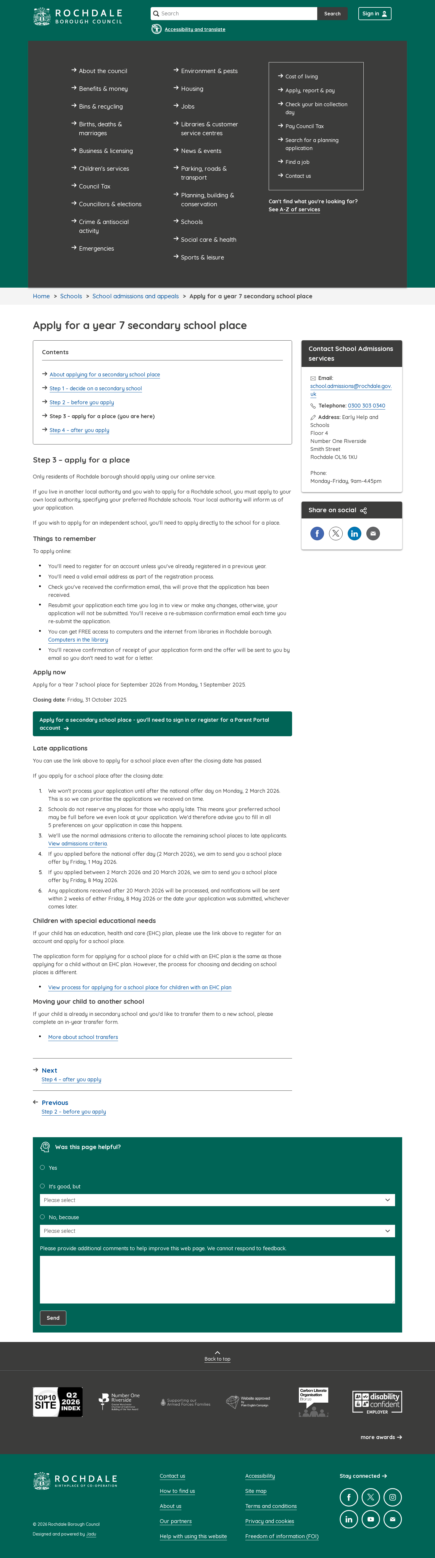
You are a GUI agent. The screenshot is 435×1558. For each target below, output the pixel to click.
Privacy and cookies (269, 1521)
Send (53, 1317)
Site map (256, 1491)
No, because (64, 1217)
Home (41, 296)
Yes (53, 1167)
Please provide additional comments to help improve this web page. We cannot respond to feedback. (163, 1248)
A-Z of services (300, 209)
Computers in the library (78, 639)
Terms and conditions (271, 1506)
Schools (71, 296)
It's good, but (64, 1186)
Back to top (217, 1359)
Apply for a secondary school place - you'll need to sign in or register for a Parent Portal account (154, 723)
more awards (378, 1437)
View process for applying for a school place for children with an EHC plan (139, 987)
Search (332, 14)
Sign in (370, 13)
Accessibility (260, 1475)
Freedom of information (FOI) (282, 1536)
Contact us (172, 1475)
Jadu (91, 1534)
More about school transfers (83, 1037)
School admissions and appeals (136, 296)
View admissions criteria (77, 843)
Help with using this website (193, 1536)
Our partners (176, 1521)
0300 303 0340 (366, 405)
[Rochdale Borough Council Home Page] (77, 16)
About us (170, 1506)
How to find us (177, 1491)
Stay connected (360, 1475)
